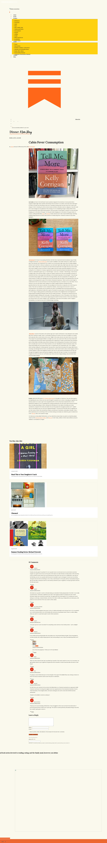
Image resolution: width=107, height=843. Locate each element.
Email (30, 729)
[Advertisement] (53, 430)
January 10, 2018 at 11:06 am (35, 633)
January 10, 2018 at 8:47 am (35, 622)
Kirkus (44, 417)
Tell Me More (31, 260)
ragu (43, 213)
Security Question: (33, 737)
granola (48, 213)
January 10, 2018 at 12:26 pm (37, 647)
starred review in (39, 417)
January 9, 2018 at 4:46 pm (35, 608)
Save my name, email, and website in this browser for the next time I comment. (47, 731)
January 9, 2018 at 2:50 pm (35, 569)
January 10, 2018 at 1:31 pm (35, 658)
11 (5, 841)
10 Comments (31, 146)
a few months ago (42, 261)
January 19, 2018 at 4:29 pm (35, 684)
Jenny (12, 146)
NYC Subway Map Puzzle (48, 398)
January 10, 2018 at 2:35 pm (35, 672)
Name (30, 727)
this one (50, 417)
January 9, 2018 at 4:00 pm (35, 590)
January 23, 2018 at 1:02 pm (35, 703)
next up (33, 413)
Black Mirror (31, 333)
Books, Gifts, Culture (15, 137)
